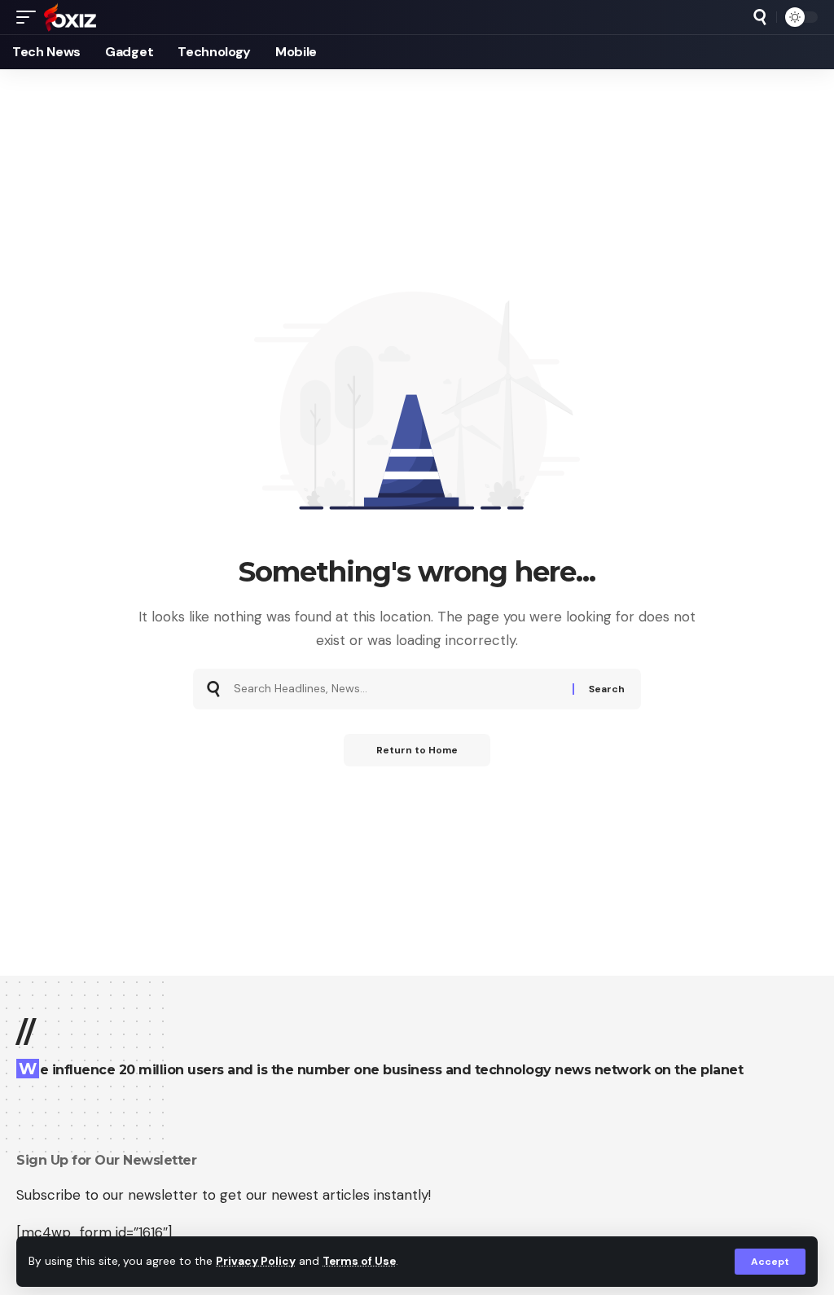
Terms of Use (359, 1261)
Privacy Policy (256, 1261)
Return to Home (417, 750)
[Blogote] (70, 17)
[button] (770, 1262)
